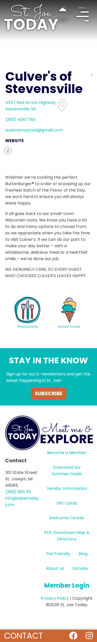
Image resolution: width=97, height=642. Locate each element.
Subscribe (48, 393)
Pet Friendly (58, 554)
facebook (8, 150)
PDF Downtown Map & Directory (66, 536)
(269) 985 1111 (18, 492)
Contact (23, 635)
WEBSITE (14, 141)
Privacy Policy (55, 598)
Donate (80, 568)
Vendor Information (67, 488)
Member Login (66, 585)
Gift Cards (66, 503)
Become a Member (66, 453)
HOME (31, 17)
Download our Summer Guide (67, 470)
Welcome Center (66, 518)
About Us (55, 568)
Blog (83, 554)
